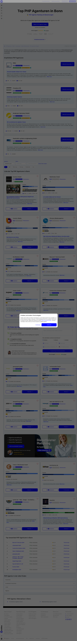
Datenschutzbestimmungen (46, 320)
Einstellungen (38, 324)
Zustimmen (49, 324)
